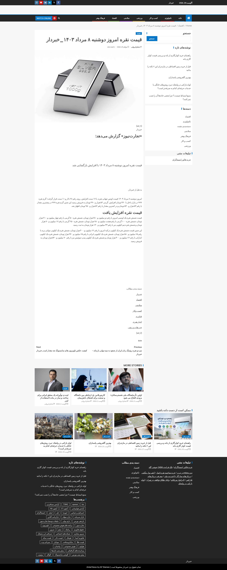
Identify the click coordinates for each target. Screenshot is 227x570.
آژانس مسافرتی (53, 504)
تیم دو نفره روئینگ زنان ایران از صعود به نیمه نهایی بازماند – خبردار (117, 350)
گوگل (49, 555)
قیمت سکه (47, 538)
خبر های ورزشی (135, 327)
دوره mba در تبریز (184, 472)
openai (75, 504)
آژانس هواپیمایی (78, 508)
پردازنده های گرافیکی (76, 550)
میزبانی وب (45, 542)
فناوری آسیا (79, 538)
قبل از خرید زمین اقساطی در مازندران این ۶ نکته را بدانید (61, 476)
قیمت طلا (80, 542)
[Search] (59, 18)
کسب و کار (153, 18)
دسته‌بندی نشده (184, 126)
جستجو (187, 33)
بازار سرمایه (79, 517)
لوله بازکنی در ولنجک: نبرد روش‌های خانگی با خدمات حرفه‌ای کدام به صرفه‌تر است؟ (55, 446)
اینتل (50, 513)
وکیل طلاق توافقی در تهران (157, 480)
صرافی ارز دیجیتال (45, 534)
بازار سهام (67, 517)
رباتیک (67, 529)
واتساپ (57, 546)
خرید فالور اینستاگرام (181, 159)
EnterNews (92, 567)
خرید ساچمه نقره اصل (165, 472)
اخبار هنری (137, 322)
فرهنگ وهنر (100, 18)
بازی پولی (66, 521)
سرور (52, 529)
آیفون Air (53, 508)
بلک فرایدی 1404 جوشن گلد (160, 467)
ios (83, 504)
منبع (140, 340)
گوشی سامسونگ (61, 555)
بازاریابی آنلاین (53, 517)
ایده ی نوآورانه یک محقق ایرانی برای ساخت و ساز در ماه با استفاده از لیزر (52, 398)
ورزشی (139, 18)
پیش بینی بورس (78, 555)
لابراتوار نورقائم (177, 480)
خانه (180, 18)
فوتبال (69, 538)
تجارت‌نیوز (80, 525)
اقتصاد (114, 18)
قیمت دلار (59, 538)
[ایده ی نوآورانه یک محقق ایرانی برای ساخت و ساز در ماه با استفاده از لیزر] (52, 379)
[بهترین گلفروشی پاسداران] (93, 426)
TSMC (65, 504)
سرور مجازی (79, 534)
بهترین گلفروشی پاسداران (180, 77)
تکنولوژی (168, 18)
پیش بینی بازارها (57, 550)
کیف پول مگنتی (148, 472)
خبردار (171, 3)
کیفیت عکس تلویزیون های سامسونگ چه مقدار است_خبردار (61, 349)
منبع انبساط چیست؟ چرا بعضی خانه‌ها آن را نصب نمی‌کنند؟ (60, 494)
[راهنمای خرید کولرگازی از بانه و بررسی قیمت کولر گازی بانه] (173, 426)
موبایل (56, 542)
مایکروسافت (68, 542)
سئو (59, 529)
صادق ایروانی (135, 47)
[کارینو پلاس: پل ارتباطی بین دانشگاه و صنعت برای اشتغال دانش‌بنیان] (89, 379)
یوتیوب (40, 555)
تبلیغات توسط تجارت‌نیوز (49, 521)
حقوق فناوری (79, 529)
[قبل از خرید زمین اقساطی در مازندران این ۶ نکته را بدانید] (133, 426)
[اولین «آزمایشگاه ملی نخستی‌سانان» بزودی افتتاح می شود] (125, 379)
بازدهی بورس (79, 521)
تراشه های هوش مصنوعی (62, 525)
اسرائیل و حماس (77, 513)
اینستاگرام (41, 513)
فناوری (139, 316)
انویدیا (65, 513)
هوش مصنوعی (69, 546)
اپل (57, 513)
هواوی (81, 546)
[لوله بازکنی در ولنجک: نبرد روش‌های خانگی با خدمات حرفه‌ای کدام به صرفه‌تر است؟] (54, 426)
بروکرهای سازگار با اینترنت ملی (177, 476)
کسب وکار (137, 311)
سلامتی (127, 18)
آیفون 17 (64, 508)
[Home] (188, 18)
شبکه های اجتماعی (63, 534)
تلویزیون (45, 525)
